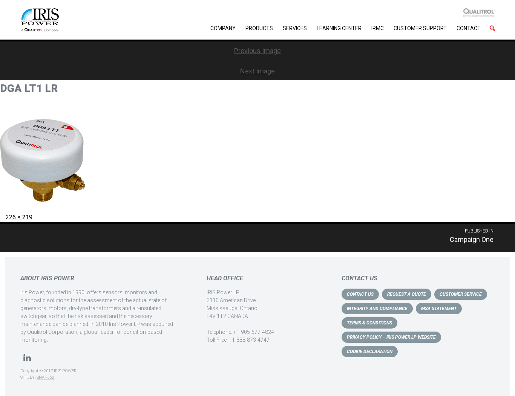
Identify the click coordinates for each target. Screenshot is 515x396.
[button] (492, 28)
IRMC (377, 28)
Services (295, 28)
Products (259, 28)
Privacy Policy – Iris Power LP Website (391, 337)
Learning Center (339, 28)
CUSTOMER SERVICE (461, 294)
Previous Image (257, 51)
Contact (469, 28)
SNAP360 (45, 377)
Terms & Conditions (369, 323)
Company (223, 28)
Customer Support (420, 28)
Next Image (257, 71)
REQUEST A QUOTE (406, 294)
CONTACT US (360, 294)
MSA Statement (439, 308)
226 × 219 (19, 217)
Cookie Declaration (369, 351)
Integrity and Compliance (377, 308)
